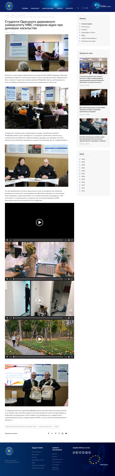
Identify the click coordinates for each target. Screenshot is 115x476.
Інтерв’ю (84, 29)
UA (87, 8)
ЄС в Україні (55, 464)
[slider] (38, 240)
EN (83, 8)
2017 (83, 185)
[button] (39, 222)
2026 (83, 159)
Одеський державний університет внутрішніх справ (21, 426)
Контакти (69, 8)
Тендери (54, 456)
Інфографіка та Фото (88, 32)
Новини (59, 8)
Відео (83, 35)
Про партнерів (56, 462)
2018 (83, 182)
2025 (83, 162)
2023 (83, 168)
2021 (83, 173)
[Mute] (69, 240)
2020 (83, 176)
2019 (83, 179)
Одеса (56, 426)
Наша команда (47, 8)
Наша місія (35, 8)
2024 (83, 165)
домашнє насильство (45, 426)
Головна (25, 8)
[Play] (7, 240)
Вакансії (54, 454)
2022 (83, 170)
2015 (83, 191)
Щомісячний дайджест (89, 38)
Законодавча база (57, 459)
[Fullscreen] (72, 240)
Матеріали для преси (89, 41)
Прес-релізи (86, 27)
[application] (39, 222)
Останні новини (87, 24)
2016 (83, 188)
